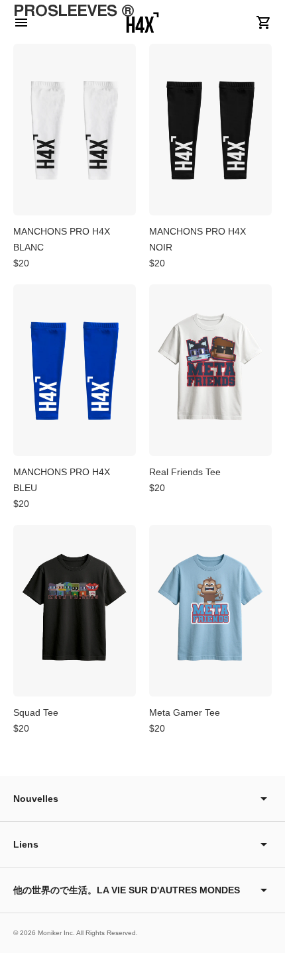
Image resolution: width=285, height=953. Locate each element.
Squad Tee (35, 712)
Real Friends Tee (185, 472)
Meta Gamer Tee (184, 712)
